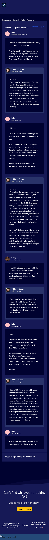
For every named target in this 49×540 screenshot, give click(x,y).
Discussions (6, 20)
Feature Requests (27, 20)
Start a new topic (37, 26)
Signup (16, 456)
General (16, 20)
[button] (44, 4)
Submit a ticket (24, 509)
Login (7, 456)
